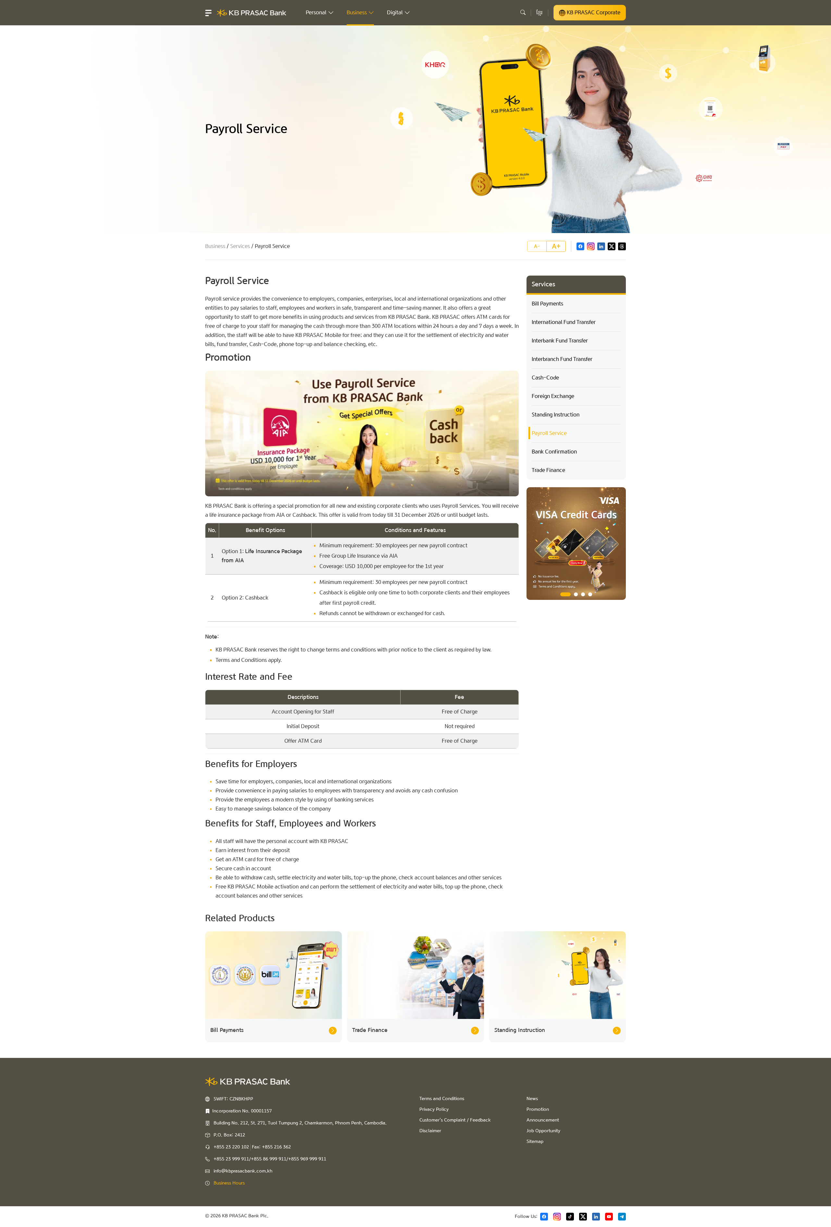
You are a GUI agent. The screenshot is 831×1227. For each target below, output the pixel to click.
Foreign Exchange (553, 396)
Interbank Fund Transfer (560, 340)
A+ (556, 246)
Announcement (543, 1120)
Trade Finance (548, 470)
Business (215, 246)
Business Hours (229, 1183)
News (532, 1099)
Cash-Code (545, 377)
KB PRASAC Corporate (592, 12)
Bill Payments (547, 303)
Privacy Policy (434, 1109)
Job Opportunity (543, 1131)
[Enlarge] (510, 379)
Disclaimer (430, 1131)
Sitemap (535, 1142)
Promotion (538, 1109)
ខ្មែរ (539, 12)
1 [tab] (562, 594)
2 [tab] (572, 594)
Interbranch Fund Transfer (562, 359)
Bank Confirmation (554, 451)
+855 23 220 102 (231, 1147)
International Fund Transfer (564, 322)
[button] (208, 13)
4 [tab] (590, 594)
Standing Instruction (555, 414)
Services (240, 246)
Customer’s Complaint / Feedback (455, 1120)
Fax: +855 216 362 (271, 1147)
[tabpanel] (576, 543)
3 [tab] (583, 594)
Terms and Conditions (441, 1099)
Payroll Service (549, 433)
